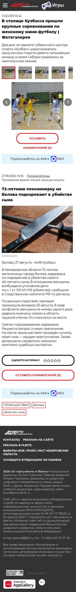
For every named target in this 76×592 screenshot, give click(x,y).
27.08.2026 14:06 (13, 176)
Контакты (11, 439)
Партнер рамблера (36, 573)
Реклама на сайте (38, 439)
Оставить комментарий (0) (37, 140)
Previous (6, 102)
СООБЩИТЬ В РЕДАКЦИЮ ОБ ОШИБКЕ (32, 460)
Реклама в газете (17, 445)
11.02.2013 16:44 (12, 16)
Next (68, 102)
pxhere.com (10, 255)
